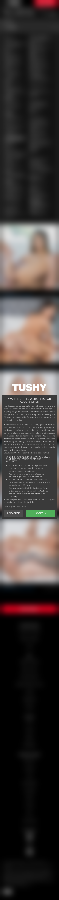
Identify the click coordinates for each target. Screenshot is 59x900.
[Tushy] (29, 388)
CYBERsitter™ (10, 452)
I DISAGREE (13, 513)
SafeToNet (36, 452)
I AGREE (38, 513)
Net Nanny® (23, 452)
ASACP (46, 452)
